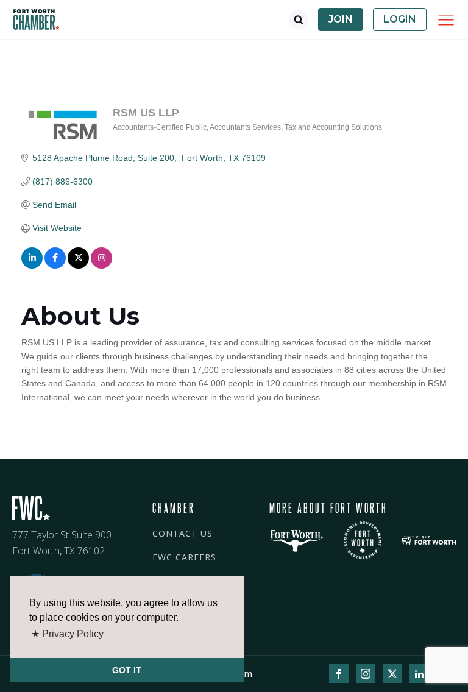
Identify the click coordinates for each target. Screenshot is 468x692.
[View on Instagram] (101, 265)
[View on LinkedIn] (32, 265)
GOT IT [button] (126, 670)
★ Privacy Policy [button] (67, 634)
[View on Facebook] (55, 265)
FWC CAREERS (184, 557)
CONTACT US (182, 533)
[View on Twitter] (78, 265)
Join (340, 19)
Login (399, 19)
